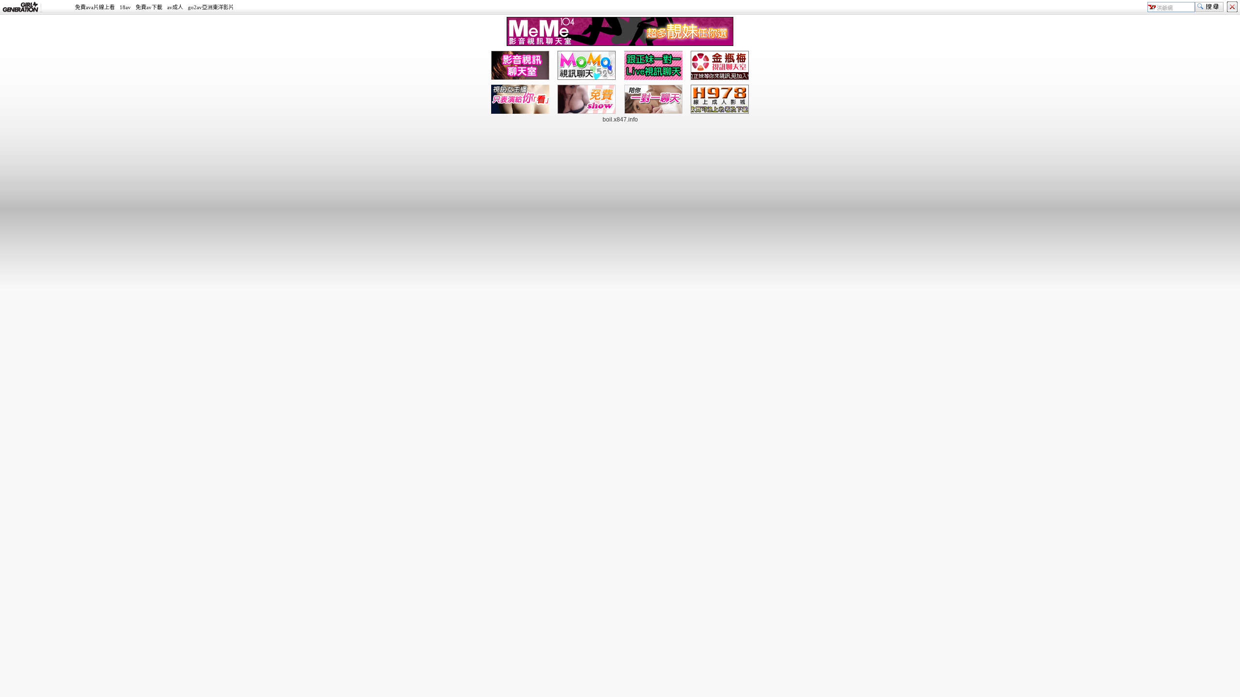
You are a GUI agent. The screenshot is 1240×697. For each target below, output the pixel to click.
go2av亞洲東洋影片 (211, 7)
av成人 (175, 7)
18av (125, 7)
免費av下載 (149, 7)
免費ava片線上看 (95, 7)
